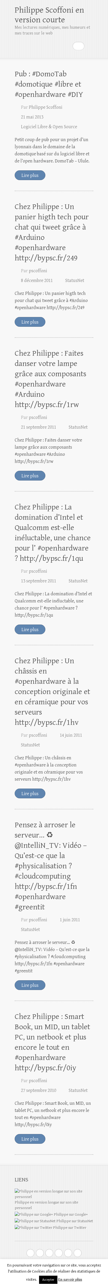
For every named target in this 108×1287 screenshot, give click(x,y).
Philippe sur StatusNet (74, 1221)
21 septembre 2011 (38, 427)
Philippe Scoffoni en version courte (49, 15)
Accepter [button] (48, 1280)
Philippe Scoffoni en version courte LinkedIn (59, 1253)
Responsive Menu (90, 46)
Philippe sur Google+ (70, 1214)
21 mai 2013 (32, 117)
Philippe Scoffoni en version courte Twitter (30, 1253)
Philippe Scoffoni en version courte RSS (78, 1253)
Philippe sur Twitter (69, 1227)
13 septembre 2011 (38, 581)
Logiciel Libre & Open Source (49, 127)
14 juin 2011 (71, 735)
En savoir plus (70, 1279)
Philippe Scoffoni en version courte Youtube (49, 1253)
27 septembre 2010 (38, 1090)
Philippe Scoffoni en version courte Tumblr (68, 1253)
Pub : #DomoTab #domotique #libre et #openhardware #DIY (49, 84)
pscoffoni (38, 271)
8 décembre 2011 (37, 280)
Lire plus (30, 175)
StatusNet (74, 280)
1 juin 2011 (70, 920)
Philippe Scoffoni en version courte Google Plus (40, 1253)
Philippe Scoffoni (45, 107)
